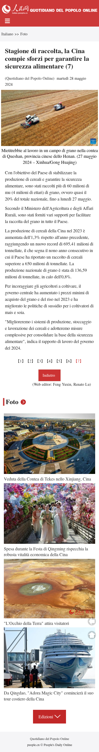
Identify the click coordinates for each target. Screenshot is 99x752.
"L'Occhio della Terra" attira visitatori (36, 623)
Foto (24, 33)
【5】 (59, 361)
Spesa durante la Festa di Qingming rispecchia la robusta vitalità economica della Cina (46, 551)
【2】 (30, 361)
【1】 (21, 361)
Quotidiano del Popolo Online (29, 78)
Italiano (7, 33)
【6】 (69, 361)
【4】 (49, 361)
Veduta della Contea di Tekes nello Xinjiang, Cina (47, 479)
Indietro (49, 375)
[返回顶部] (92, 635)
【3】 (40, 361)
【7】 (78, 361)
